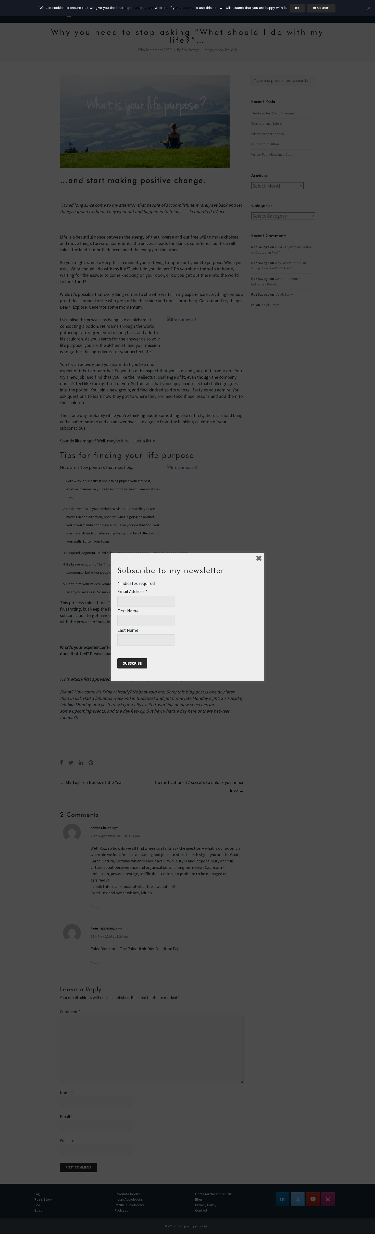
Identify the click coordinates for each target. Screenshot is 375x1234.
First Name (128, 611)
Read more (321, 8)
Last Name (127, 630)
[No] (368, 8)
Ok (297, 8)
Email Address (132, 591)
